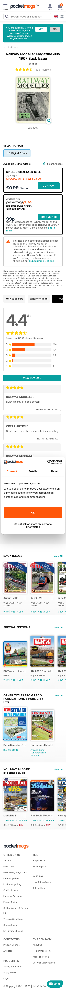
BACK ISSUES (12, 555)
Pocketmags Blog (12, 884)
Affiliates (7, 951)
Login (6, 978)
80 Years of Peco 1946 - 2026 (14, 671)
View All (58, 556)
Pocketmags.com (42, 951)
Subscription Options (41, 260)
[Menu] (5, 6)
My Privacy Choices (13, 931)
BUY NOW (49, 185)
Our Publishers (10, 890)
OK (33, 512)
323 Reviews (43, 69)
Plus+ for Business (12, 896)
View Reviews (32, 377)
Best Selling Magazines (15, 872)
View (6, 611)
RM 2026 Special (40, 671)
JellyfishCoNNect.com (44, 962)
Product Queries (11, 945)
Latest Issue (12, 47)
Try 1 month (48, 216)
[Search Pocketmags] (7, 17)
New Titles (8, 866)
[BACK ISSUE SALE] (15, 592)
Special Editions (16, 627)
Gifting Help (39, 888)
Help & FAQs (39, 860)
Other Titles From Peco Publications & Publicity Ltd (23, 695)
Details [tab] (33, 471)
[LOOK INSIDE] (33, 121)
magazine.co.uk (41, 957)
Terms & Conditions (13, 919)
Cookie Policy (10, 925)
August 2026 (11, 598)
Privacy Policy (10, 902)
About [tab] (54, 471)
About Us (37, 945)
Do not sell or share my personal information (33, 525)
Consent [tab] (12, 471)
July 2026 (36, 598)
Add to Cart (17, 611)
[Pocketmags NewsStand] (22, 6)
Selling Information (12, 966)
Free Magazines (11, 878)
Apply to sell (9, 972)
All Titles (7, 860)
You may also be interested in (16, 769)
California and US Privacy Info (15, 910)
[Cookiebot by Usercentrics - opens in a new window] (47, 462)
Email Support (40, 866)
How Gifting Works (42, 882)
